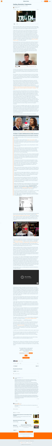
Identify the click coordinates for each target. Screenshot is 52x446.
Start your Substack (24, 442)
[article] (26, 416)
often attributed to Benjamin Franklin (30, 318)
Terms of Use (29, 433)
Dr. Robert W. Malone (17, 377)
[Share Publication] (43, 1)
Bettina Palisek (16, 403)
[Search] (41, 1)
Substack (22, 444)
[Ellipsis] (38, 377)
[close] (32, 421)
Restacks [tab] (18, 371)
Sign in (50, 1)
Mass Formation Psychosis (18, 241)
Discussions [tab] (18, 412)
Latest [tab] (16, 412)
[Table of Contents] (0, 223)
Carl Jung (16, 242)
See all (14, 430)
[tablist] (16, 371)
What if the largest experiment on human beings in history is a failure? (22, 415)
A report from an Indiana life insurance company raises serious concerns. (22, 416)
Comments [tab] (15, 371)
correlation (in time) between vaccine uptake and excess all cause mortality (24, 86)
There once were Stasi (21, 325)
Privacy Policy (31, 434)
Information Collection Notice (26, 434)
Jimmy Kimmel (24, 187)
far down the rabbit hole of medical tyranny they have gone (25, 215)
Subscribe (46, 1)
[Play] (14, 24)
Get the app (29, 442)
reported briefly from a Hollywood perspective (27, 131)
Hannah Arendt (26, 242)
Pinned (16, 378)
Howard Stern (30, 187)
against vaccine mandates (31, 139)
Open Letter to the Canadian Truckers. (19, 420)
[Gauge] (37, 24)
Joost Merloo (21, 242)
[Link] (12, 133)
